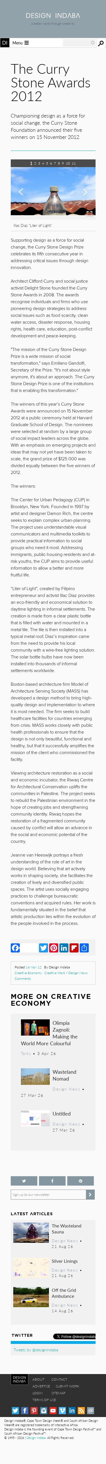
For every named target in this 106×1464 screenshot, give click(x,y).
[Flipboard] (74, 947)
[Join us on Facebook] (52, 1181)
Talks (26, 1053)
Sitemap (58, 1393)
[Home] (53, 16)
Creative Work (54, 972)
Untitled (62, 1113)
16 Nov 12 (34, 967)
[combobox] (79, 42)
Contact (59, 1379)
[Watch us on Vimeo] (62, 1410)
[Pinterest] (53, 947)
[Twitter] (43, 947)
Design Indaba (36, 1438)
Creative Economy (28, 972)
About (38, 1379)
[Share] (84, 947)
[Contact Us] (90, 1410)
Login (38, 1393)
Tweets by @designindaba (36, 1349)
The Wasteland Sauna (66, 1228)
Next (83, 198)
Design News (78, 972)
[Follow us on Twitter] (24, 1181)
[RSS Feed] (81, 1410)
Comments (23, 978)
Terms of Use (44, 1399)
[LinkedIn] (63, 947)
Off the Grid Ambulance (64, 1293)
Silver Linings (65, 1261)
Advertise (41, 1386)
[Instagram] (43, 1410)
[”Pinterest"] (80, 1181)
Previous (23, 198)
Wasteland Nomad (64, 1075)
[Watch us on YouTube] (53, 1410)
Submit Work (67, 1386)
